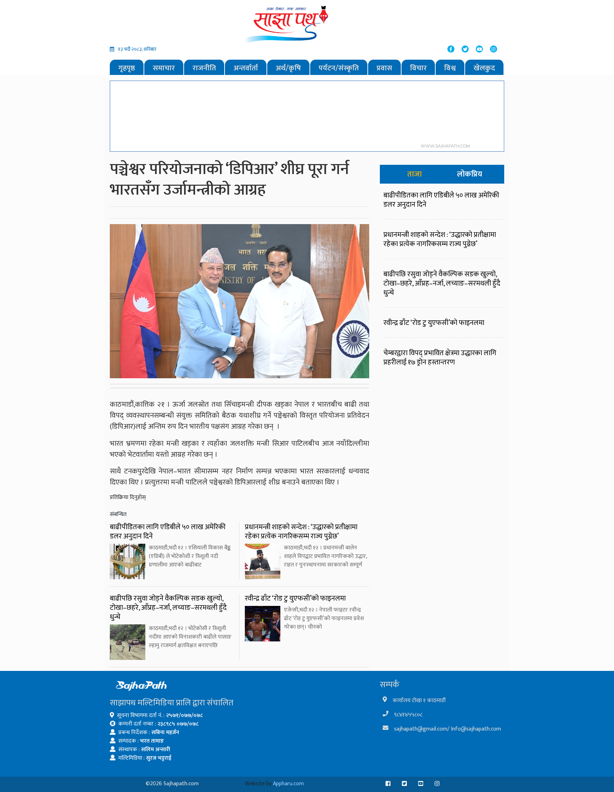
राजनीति (204, 68)
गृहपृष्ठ (126, 68)
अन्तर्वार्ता (245, 68)
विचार (418, 68)
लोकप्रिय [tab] (469, 174)
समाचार (164, 68)
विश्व (450, 68)
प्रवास (384, 68)
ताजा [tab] (414, 174)
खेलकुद (484, 68)
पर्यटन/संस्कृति (339, 68)
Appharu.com (288, 783)
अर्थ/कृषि (288, 68)
